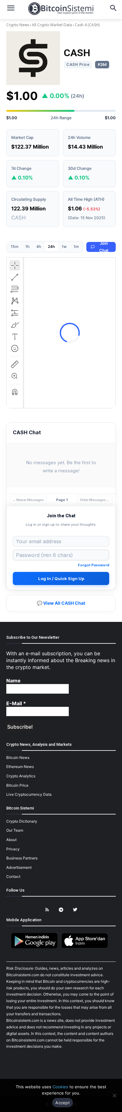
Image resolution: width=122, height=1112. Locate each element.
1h (27, 246)
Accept (62, 1102)
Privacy (13, 849)
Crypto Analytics (20, 776)
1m (76, 246)
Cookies (60, 1086)
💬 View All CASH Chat (61, 603)
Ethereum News (20, 766)
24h (51, 246)
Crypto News (18, 24)
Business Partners (22, 858)
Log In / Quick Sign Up (61, 578)
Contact (13, 876)
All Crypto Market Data (52, 24)
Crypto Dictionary (21, 821)
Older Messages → (94, 500)
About (11, 839)
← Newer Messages (28, 500)
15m (14, 246)
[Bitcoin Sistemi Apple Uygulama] (86, 947)
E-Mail (16, 703)
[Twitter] (75, 909)
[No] (114, 1095)
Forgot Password (93, 565)
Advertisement (19, 867)
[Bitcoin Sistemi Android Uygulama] (36, 947)
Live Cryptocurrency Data (29, 794)
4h (38, 246)
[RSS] (47, 909)
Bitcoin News (17, 757)
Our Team (14, 830)
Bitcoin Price (17, 785)
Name (13, 680)
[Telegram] (61, 909)
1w (64, 246)
